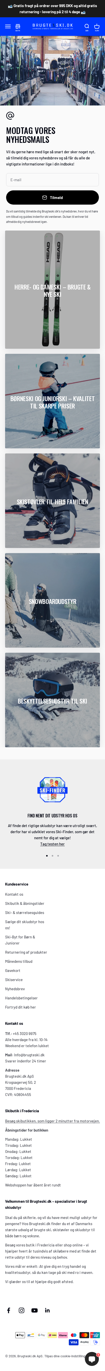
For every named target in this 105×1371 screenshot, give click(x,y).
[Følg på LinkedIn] (47, 1310)
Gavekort (12, 970)
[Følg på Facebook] (8, 1310)
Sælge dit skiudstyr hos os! (24, 924)
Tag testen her (52, 844)
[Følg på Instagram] (21, 1310)
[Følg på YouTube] (34, 1310)
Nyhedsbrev (15, 988)
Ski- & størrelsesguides (24, 912)
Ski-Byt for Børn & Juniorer (20, 940)
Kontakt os (14, 894)
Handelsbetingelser (21, 998)
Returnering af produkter (26, 952)
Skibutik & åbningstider (24, 903)
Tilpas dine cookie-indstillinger (66, 1356)
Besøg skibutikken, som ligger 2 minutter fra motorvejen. (52, 1121)
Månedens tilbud (18, 961)
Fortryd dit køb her (20, 1007)
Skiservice (14, 979)
